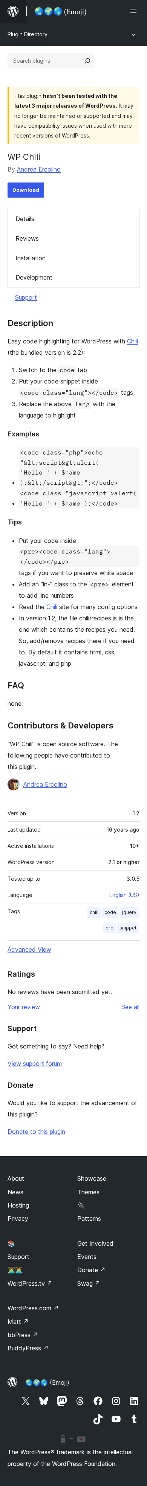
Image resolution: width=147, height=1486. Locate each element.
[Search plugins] (87, 60)
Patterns (89, 1218)
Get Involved (95, 1243)
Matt (18, 1321)
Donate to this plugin (36, 1131)
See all (130, 1007)
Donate (91, 1270)
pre (109, 928)
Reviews (27, 238)
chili (94, 912)
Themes (88, 1192)
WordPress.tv (30, 1283)
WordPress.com (33, 1308)
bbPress (23, 1335)
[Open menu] (135, 11)
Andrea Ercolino (39, 169)
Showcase (91, 1178)
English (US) (124, 895)
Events (86, 1256)
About (16, 1178)
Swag (88, 1283)
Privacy (18, 1218)
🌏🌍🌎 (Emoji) (47, 1382)
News (15, 1192)
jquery (129, 912)
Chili (132, 341)
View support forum (35, 1063)
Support (26, 297)
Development (33, 277)
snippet (127, 928)
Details (24, 219)
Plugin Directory (27, 34)
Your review (24, 1007)
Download (25, 190)
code (110, 912)
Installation (30, 258)
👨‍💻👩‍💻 (15, 1270)
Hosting (18, 1205)
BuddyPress (28, 1348)
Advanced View (29, 949)
